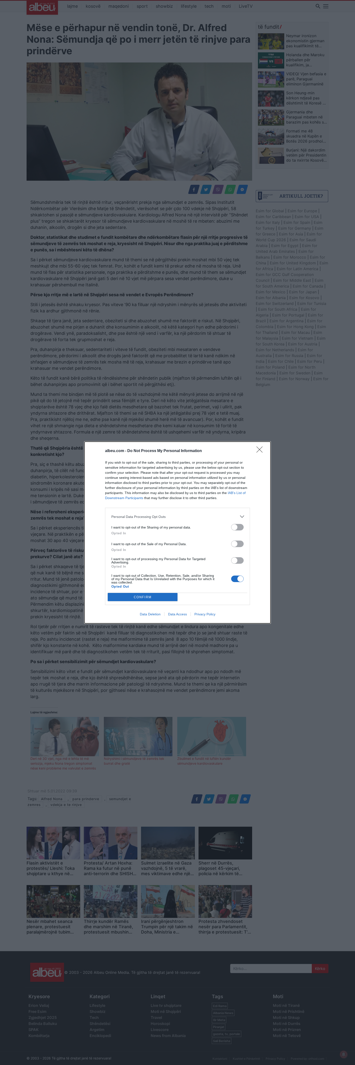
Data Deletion (150, 614)
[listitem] (177, 516)
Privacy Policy (204, 614)
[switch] (237, 527)
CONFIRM (143, 597)
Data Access (177, 614)
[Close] (261, 451)
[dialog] (177, 532)
